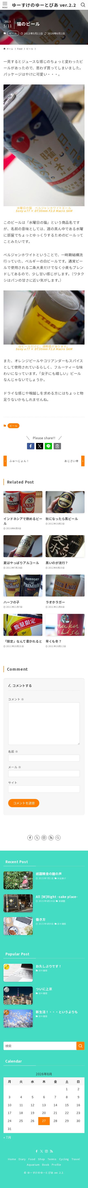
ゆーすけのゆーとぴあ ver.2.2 (44, 5)
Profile (56, 1164)
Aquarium (33, 1164)
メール (14, 767)
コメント (16, 699)
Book (45, 1164)
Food (31, 1159)
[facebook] (30, 837)
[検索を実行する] (80, 1046)
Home (12, 1159)
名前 (13, 751)
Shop (41, 1159)
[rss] (51, 837)
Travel (76, 1159)
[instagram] (44, 837)
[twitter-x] (37, 837)
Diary (22, 1159)
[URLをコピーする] (57, 446)
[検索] (58, 837)
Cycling (64, 1159)
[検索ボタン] (83, 5)
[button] (30, 446)
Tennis (52, 1159)
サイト (12, 783)
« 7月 (7, 1137)
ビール (13, 33)
